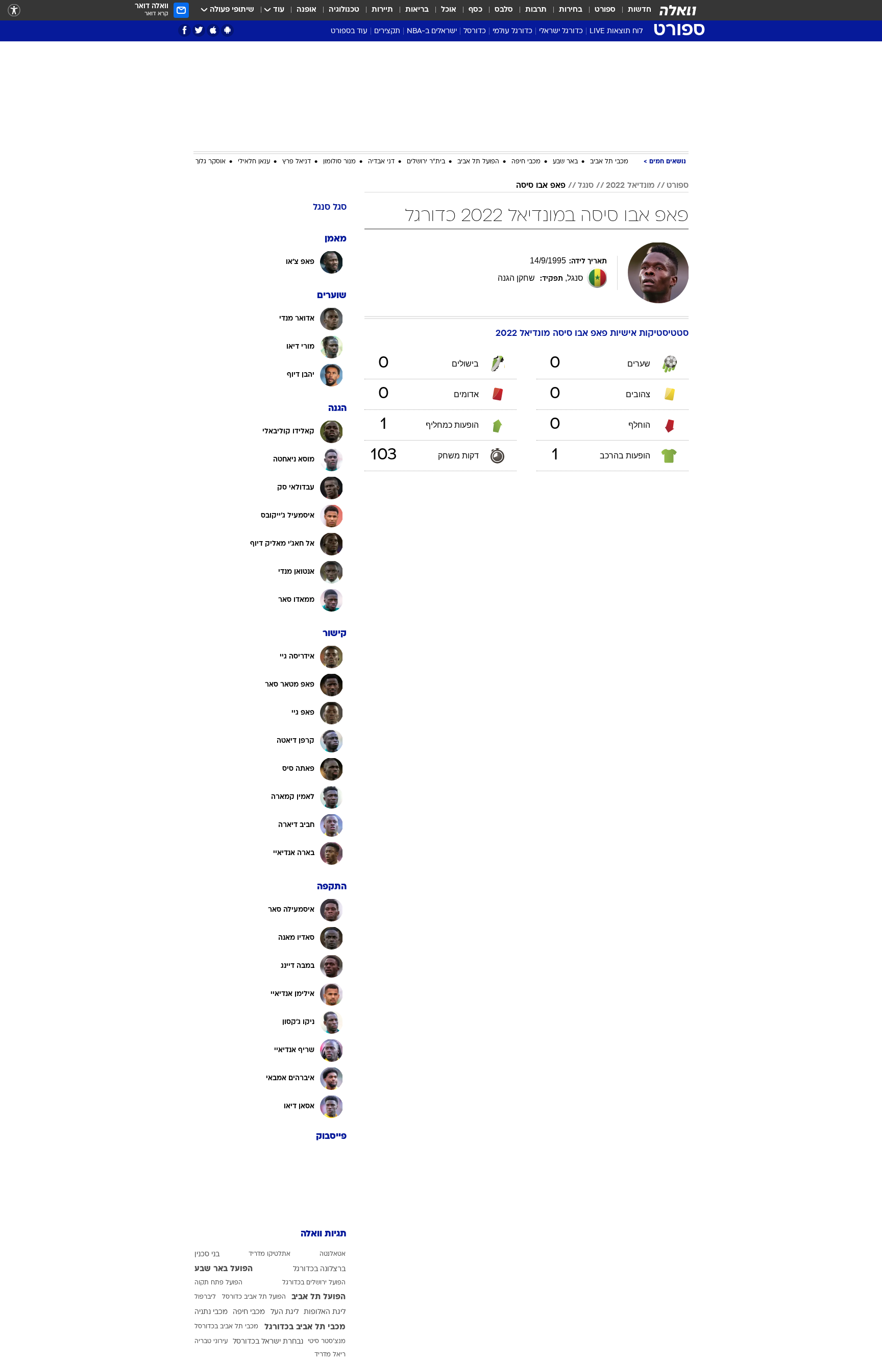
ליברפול (205, 1297)
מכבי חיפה (526, 162)
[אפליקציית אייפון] (213, 30)
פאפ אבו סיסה (541, 186)
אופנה (306, 10)
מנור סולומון (339, 162)
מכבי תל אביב (609, 162)
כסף (475, 10)
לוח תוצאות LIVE (616, 31)
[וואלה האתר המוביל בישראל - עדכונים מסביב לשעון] (677, 10)
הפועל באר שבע (223, 1269)
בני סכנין (206, 1254)
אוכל (448, 10)
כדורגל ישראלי (561, 31)
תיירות (382, 10)
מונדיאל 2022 (630, 186)
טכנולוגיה (344, 10)
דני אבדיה (381, 162)
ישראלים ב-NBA (432, 31)
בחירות (570, 10)
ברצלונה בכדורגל (319, 1269)
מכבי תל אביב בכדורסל (226, 1327)
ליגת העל (285, 1312)
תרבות (536, 10)
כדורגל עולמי (512, 31)
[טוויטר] (198, 30)
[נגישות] (14, 10)
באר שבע (565, 162)
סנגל (586, 186)
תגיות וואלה (324, 1234)
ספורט (605, 10)
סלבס (504, 10)
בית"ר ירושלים (426, 162)
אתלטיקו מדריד (269, 1254)
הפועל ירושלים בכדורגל (314, 1283)
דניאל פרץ (296, 162)
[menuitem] (633, 10)
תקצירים (387, 31)
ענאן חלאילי (254, 162)
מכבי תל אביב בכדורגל (305, 1327)
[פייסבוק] (184, 30)
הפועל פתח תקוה (218, 1283)
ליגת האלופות (325, 1312)
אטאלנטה (333, 1254)
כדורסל (474, 31)
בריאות (417, 10)
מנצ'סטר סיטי (327, 1342)
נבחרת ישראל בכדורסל (268, 1342)
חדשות (639, 10)
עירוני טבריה (211, 1342)
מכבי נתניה (211, 1312)
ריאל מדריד (330, 1355)
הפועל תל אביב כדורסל (254, 1297)
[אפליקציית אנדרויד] (227, 30)
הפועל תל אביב (478, 162)
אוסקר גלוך (210, 162)
